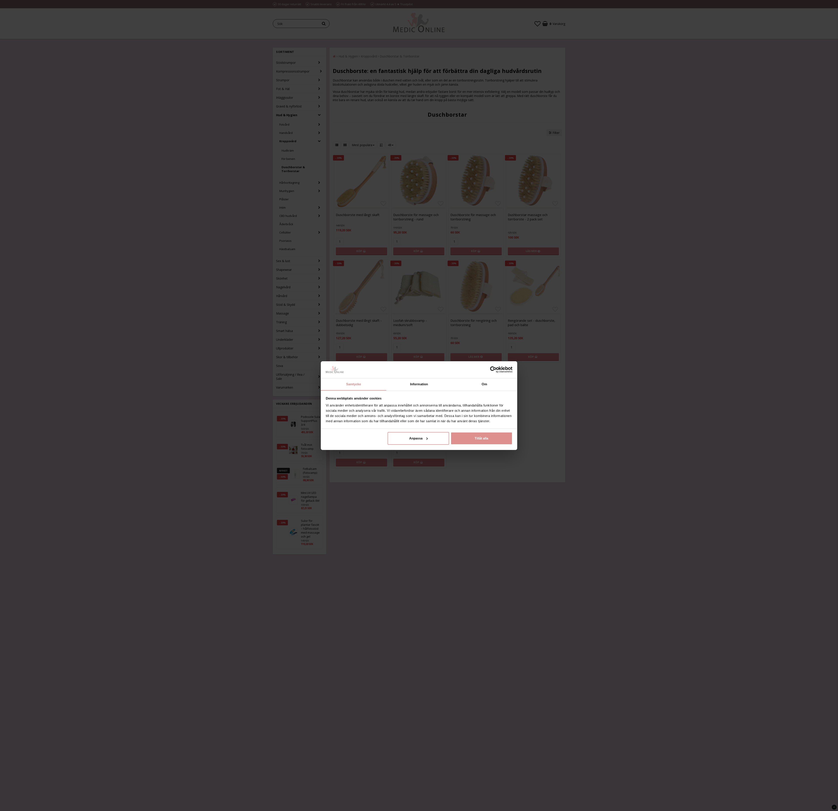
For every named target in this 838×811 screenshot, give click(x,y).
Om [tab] (484, 384)
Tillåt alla (481, 438)
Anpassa (415, 438)
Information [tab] (419, 384)
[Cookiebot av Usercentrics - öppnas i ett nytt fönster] (493, 369)
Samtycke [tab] (353, 384)
